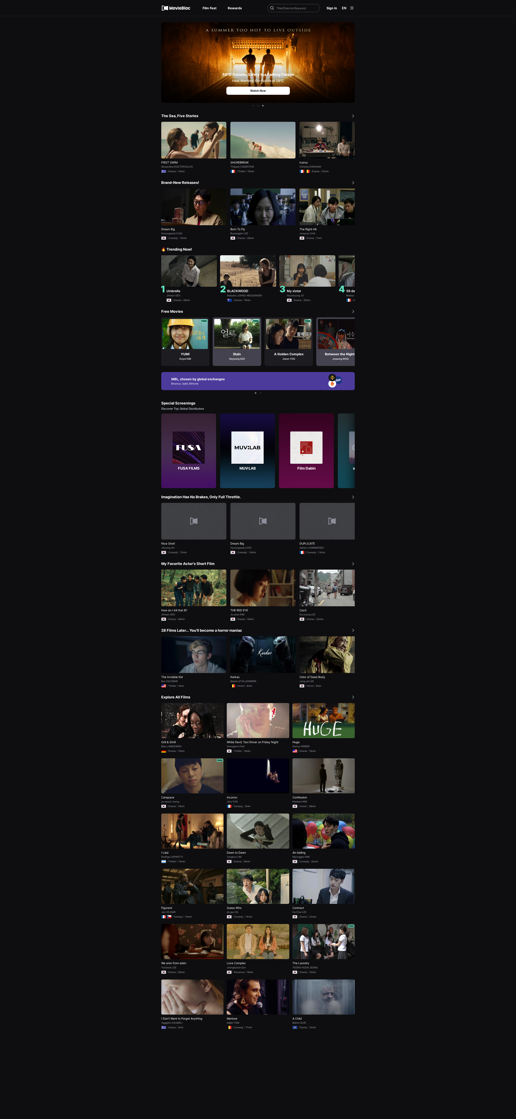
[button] (253, 105)
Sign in (332, 8)
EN (344, 8)
